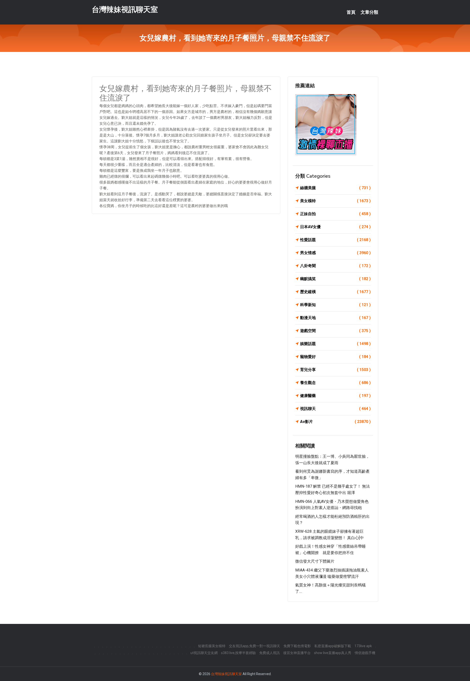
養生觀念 (335, 382)
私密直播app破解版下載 (332, 646)
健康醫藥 (335, 395)
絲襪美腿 (335, 188)
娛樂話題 (335, 343)
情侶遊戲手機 (365, 653)
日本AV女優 (335, 226)
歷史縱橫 (335, 291)
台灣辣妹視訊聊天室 (125, 9)
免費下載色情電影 (297, 646)
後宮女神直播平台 (297, 653)
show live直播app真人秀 (332, 653)
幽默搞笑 (335, 278)
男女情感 (335, 252)
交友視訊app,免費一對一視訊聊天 (254, 646)
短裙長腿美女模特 (211, 646)
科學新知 (335, 304)
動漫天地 (335, 317)
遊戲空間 (335, 330)
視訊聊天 (335, 408)
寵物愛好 (335, 356)
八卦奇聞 (335, 265)
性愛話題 (335, 239)
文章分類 (369, 12)
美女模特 (335, 200)
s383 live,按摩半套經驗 (238, 653)
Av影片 (335, 421)
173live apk (363, 646)
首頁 (351, 12)
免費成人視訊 (269, 653)
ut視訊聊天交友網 (204, 653)
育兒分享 (335, 369)
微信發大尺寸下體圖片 (314, 561)
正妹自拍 (335, 213)
